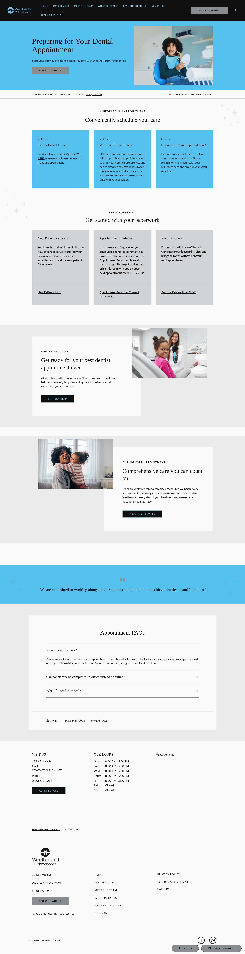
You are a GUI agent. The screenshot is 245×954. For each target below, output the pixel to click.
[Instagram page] (212, 940)
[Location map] (184, 782)
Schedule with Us (209, 10)
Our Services (61, 6)
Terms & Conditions (173, 881)
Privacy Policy (168, 874)
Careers (163, 888)
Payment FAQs (98, 720)
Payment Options (134, 6)
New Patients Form (49, 292)
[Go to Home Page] (20, 10)
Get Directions (48, 790)
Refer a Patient (51, 15)
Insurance (157, 6)
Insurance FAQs (75, 720)
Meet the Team (83, 6)
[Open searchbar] (235, 10)
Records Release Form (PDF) (178, 292)
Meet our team (57, 398)
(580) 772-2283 (94, 94)
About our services (142, 514)
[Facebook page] (201, 940)
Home (44, 6)
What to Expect (108, 6)
